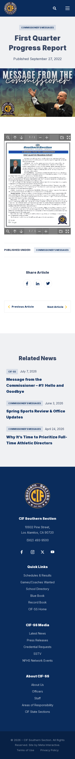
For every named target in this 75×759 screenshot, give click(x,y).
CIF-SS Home (37, 609)
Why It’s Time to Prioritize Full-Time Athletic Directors (36, 440)
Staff (37, 698)
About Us (37, 684)
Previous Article (23, 307)
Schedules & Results (37, 575)
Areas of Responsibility (37, 705)
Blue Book (37, 595)
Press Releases (37, 640)
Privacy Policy (49, 750)
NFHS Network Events (37, 660)
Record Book (37, 602)
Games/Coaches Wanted (37, 582)
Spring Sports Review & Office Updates (35, 414)
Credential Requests (37, 647)
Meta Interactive (48, 745)
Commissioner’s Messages (37, 27)
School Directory (37, 589)
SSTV (37, 653)
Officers (37, 691)
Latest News (37, 633)
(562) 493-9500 (37, 540)
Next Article (55, 307)
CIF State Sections (37, 711)
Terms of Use (25, 750)
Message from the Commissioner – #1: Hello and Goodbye (35, 385)
